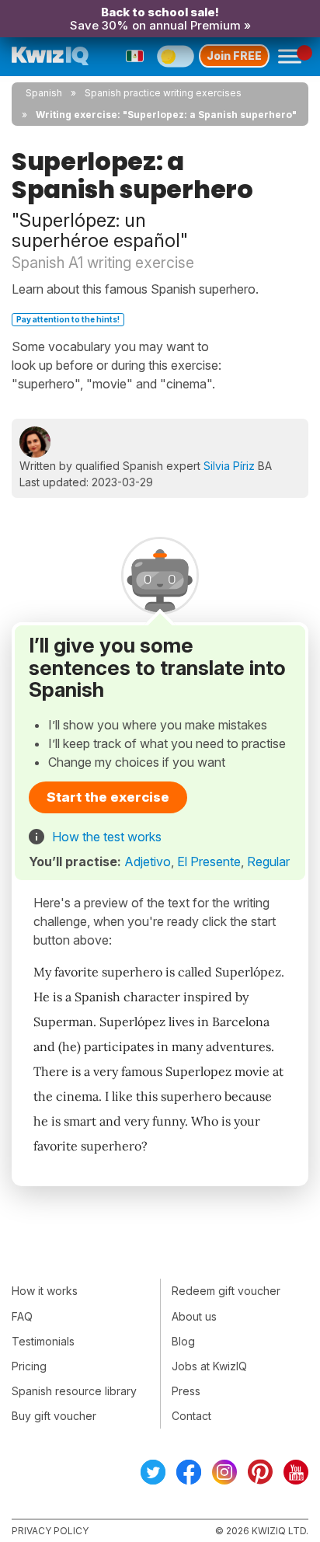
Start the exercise (108, 797)
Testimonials (43, 1341)
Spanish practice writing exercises (163, 93)
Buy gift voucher (54, 1415)
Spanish (44, 93)
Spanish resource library (74, 1391)
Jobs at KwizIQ (209, 1366)
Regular (268, 861)
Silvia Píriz (229, 465)
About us (194, 1316)
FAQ (22, 1316)
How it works (45, 1290)
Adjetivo (147, 861)
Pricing (29, 1366)
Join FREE (234, 55)
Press (186, 1391)
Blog (183, 1341)
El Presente (209, 861)
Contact (191, 1415)
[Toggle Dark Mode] (175, 56)
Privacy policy (50, 1531)
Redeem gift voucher (226, 1290)
